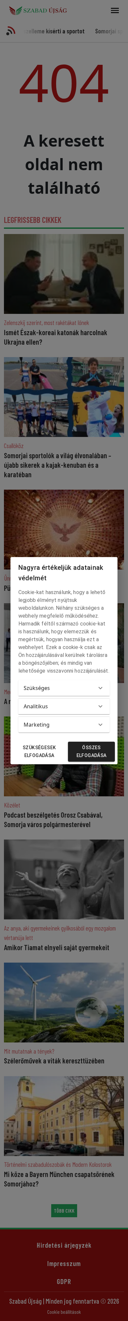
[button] (64, 688)
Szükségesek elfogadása (39, 751)
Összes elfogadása (91, 751)
